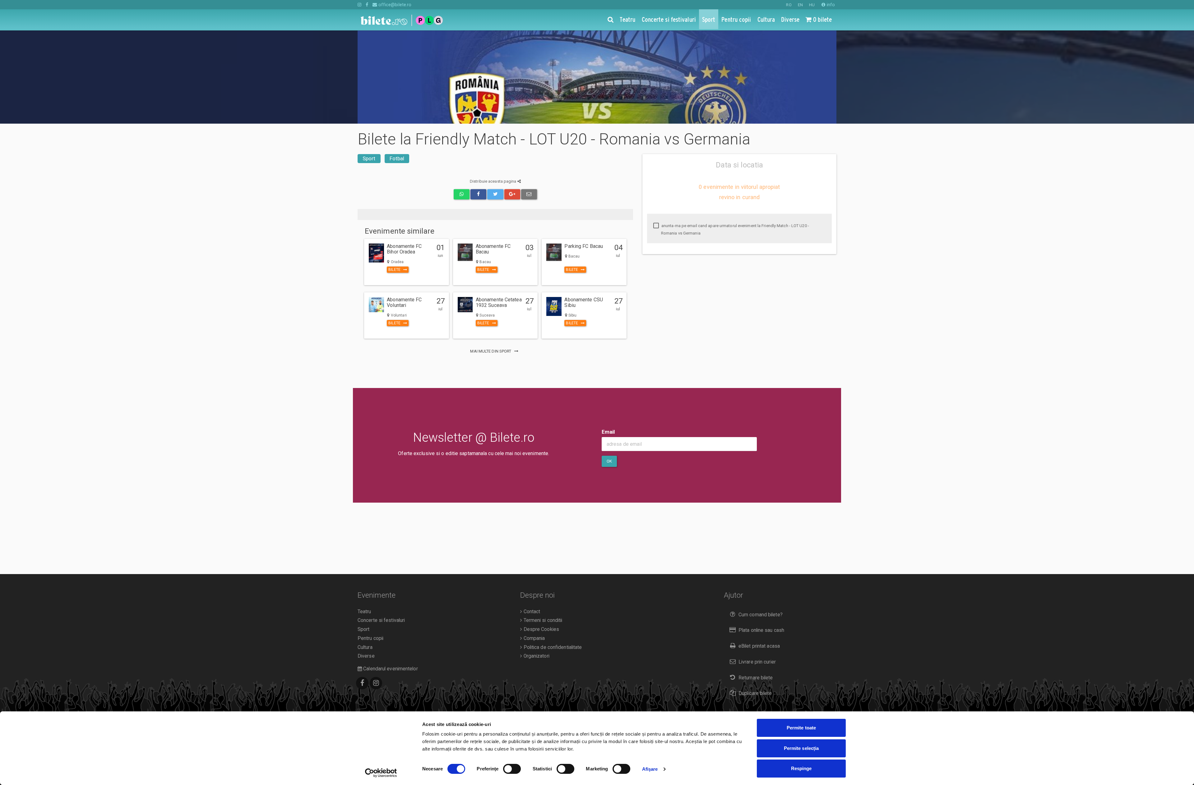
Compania (533, 638)
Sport (369, 158)
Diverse (366, 656)
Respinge (801, 768)
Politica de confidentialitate (552, 647)
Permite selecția (801, 748)
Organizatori (535, 656)
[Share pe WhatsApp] (462, 194)
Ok (609, 461)
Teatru (364, 611)
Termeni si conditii (542, 620)
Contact (531, 611)
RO (788, 4)
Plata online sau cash (761, 630)
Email (608, 432)
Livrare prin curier (757, 662)
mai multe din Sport (491, 351)
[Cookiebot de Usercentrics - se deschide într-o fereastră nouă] (381, 773)
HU (812, 4)
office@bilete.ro (394, 4)
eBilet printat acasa (759, 646)
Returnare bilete (755, 678)
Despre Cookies (540, 629)
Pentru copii (370, 638)
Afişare (650, 769)
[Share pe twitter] (495, 194)
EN (800, 4)
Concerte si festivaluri (381, 620)
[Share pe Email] (529, 194)
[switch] (512, 769)
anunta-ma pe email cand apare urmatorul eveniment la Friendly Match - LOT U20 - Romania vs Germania (734, 229)
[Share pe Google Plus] (512, 194)
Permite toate (801, 727)
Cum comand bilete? (760, 615)
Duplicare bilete (755, 693)
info (830, 4)
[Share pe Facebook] (478, 194)
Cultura (365, 647)
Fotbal (397, 158)
